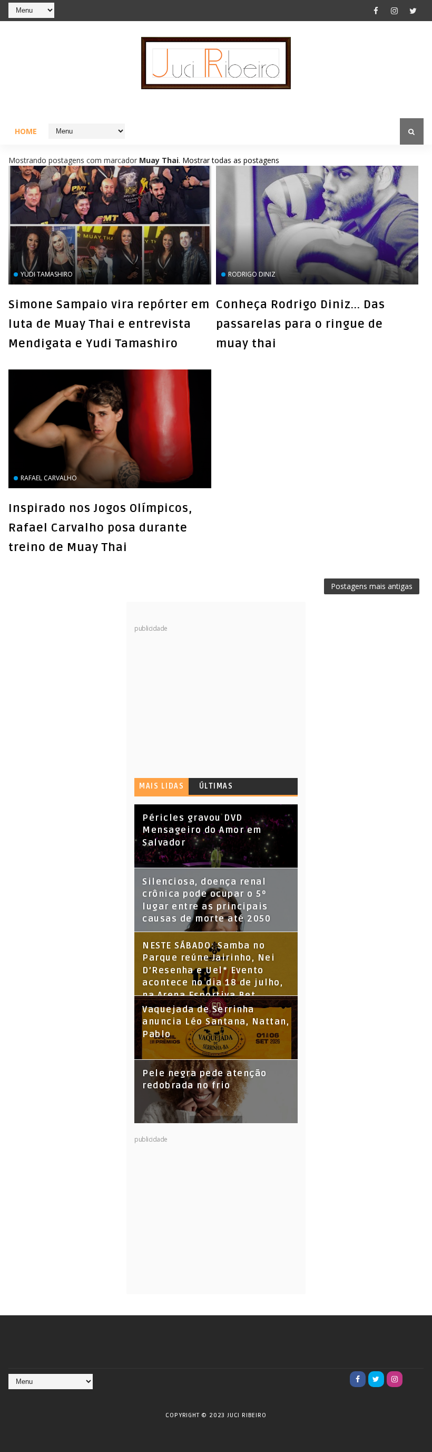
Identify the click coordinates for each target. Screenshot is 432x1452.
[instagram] (394, 10)
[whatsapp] (413, 1379)
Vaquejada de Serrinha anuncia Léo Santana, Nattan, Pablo (215, 1022)
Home (26, 131)
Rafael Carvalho (49, 477)
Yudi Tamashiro (47, 274)
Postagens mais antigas (372, 586)
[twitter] (413, 10)
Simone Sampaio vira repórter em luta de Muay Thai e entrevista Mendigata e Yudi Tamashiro (109, 324)
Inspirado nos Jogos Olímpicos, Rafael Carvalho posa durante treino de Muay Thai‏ (100, 527)
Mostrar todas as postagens (230, 160)
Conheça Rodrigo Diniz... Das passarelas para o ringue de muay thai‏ (300, 324)
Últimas (216, 786)
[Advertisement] (213, 699)
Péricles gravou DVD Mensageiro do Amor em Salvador (202, 830)
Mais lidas (161, 786)
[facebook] (376, 10)
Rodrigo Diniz (252, 274)
